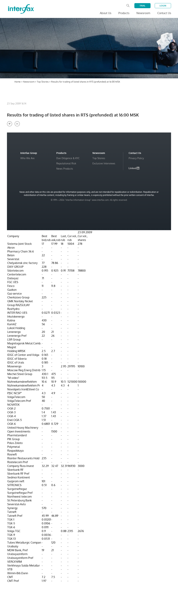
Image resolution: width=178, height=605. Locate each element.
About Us (105, 13)
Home (17, 81)
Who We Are (27, 158)
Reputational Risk (66, 163)
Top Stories (43, 81)
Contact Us (164, 13)
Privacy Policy (136, 158)
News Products (64, 168)
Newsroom (29, 81)
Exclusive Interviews (103, 163)
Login (163, 5)
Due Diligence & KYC (68, 158)
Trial (142, 5)
